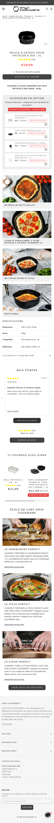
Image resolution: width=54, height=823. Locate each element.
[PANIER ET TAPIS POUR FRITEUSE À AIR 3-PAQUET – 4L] (38, 469)
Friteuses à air (28, 16)
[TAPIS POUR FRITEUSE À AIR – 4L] (10, 132)
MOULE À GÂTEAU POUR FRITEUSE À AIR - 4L (18, 18)
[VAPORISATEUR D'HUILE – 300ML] (10, 145)
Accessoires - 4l (40, 16)
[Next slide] (52, 398)
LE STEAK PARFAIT (17, 661)
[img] (13, 378)
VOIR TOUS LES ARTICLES (27, 687)
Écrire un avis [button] (27, 440)
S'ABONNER (27, 807)
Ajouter (45, 124)
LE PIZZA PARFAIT (17, 604)
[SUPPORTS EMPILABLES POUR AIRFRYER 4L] (10, 119)
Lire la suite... (7, 724)
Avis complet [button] (13, 411)
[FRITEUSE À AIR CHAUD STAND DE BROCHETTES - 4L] (10, 158)
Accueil (5, 16)
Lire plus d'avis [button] (27, 420)
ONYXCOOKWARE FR (28, 817)
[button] (51, 9)
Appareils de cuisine (15, 16)
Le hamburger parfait (22, 549)
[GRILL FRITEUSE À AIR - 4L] (13, 469)
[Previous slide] (2, 398)
